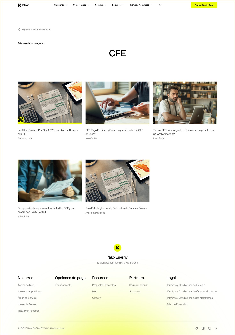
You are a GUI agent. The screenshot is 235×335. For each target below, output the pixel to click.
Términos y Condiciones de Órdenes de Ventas (192, 291)
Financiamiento (63, 285)
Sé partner (135, 291)
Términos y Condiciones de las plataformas (190, 297)
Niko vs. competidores (30, 291)
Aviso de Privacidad (177, 304)
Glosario (96, 297)
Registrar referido (138, 285)
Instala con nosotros (28, 310)
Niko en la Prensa (27, 304)
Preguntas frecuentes (104, 285)
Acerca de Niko (26, 285)
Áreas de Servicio (27, 297)
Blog (94, 291)
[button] (61, 5)
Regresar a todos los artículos (36, 29)
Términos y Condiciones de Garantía (186, 285)
